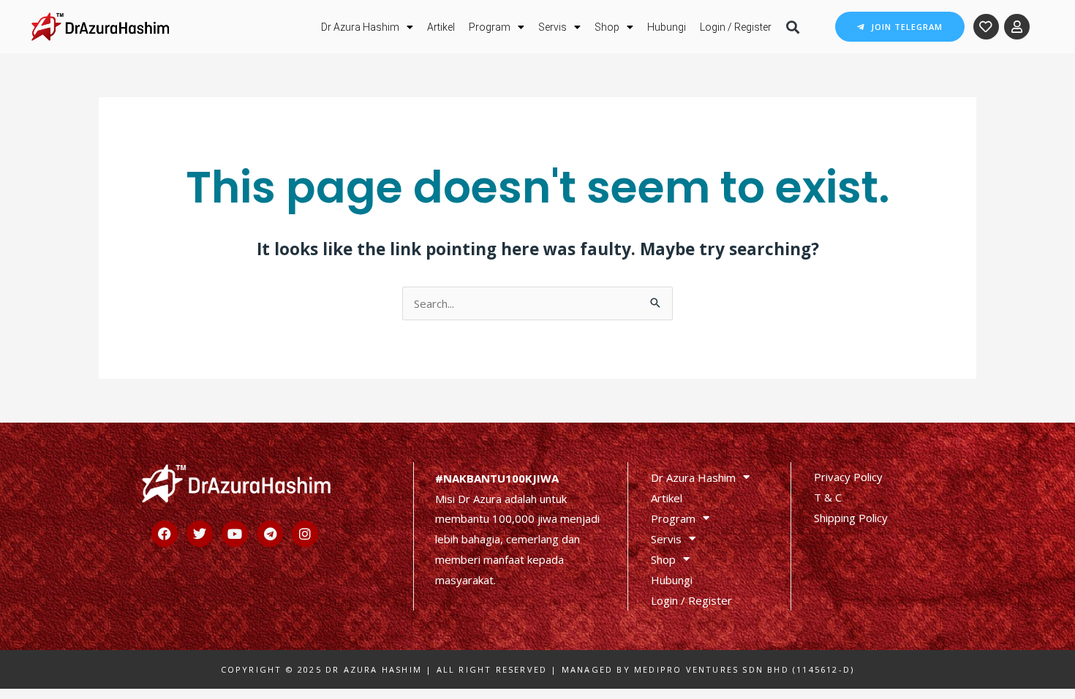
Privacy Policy (848, 476)
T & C (828, 497)
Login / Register (736, 27)
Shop (607, 27)
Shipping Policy (851, 517)
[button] (792, 27)
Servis (552, 27)
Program (489, 27)
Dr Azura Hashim (360, 27)
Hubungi (666, 27)
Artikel (441, 27)
